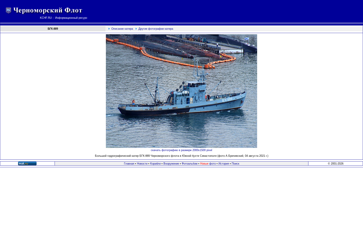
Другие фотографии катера (155, 28)
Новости (142, 163)
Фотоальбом (189, 163)
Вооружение (171, 163)
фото (208, 163)
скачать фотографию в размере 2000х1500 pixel (181, 150)
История (223, 163)
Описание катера (122, 28)
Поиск (235, 163)
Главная (129, 163)
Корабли (155, 163)
